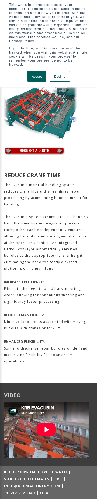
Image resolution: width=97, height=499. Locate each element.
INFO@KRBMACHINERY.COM (32, 485)
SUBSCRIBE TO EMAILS (27, 478)
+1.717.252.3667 (20, 492)
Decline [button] (59, 76)
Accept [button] (37, 76)
